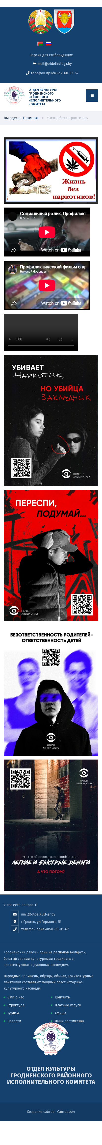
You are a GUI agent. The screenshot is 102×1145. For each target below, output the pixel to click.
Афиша (60, 1013)
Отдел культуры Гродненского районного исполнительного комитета (44, 97)
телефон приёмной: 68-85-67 (54, 73)
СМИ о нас (15, 997)
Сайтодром (66, 1112)
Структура (15, 1005)
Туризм (13, 1013)
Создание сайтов (40, 1112)
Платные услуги (68, 1005)
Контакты (62, 997)
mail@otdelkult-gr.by (55, 64)
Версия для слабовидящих (51, 55)
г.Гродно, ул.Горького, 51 (41, 922)
